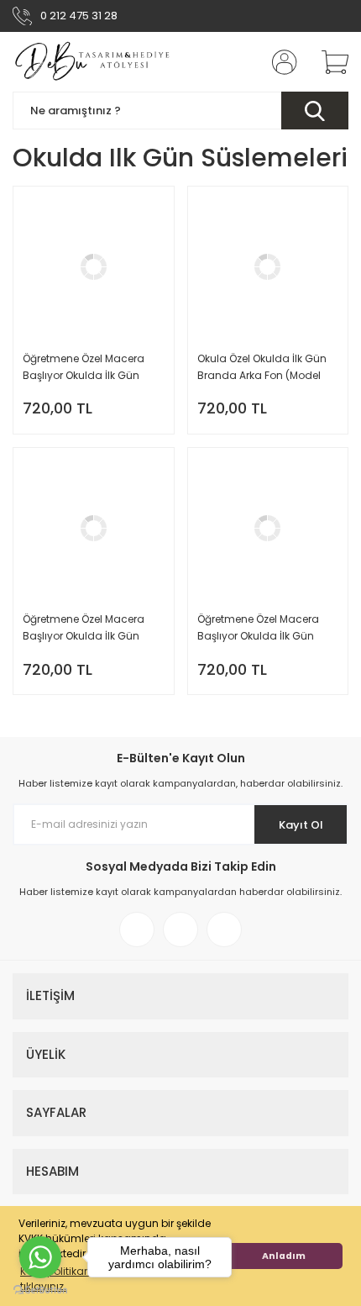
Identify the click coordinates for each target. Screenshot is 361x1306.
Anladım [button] (284, 1256)
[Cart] (329, 62)
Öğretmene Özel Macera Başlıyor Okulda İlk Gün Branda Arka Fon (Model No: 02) (84, 628)
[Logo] (94, 61)
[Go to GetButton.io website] (40, 1289)
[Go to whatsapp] (40, 1257)
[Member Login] (279, 62)
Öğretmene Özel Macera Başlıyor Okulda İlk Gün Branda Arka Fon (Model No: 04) (84, 367)
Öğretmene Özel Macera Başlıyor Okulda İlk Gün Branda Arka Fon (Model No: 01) (259, 628)
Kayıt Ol (301, 825)
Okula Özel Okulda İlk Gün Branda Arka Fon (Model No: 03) (262, 367)
